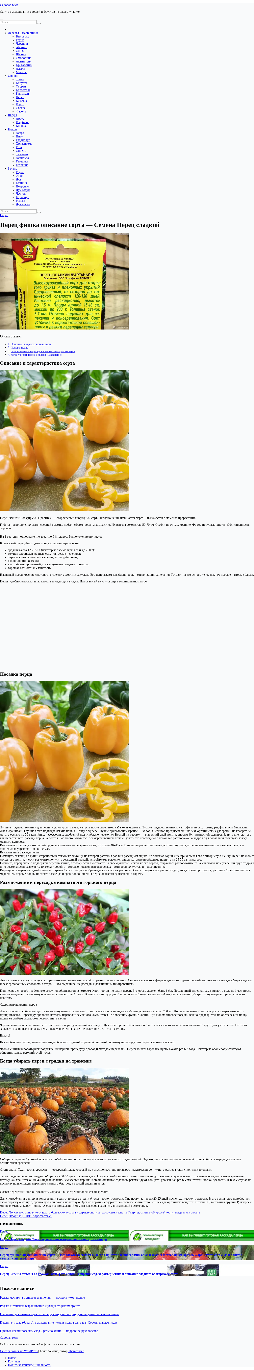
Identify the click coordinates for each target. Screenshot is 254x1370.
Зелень (12, 168)
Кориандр (22, 197)
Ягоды (12, 115)
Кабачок (21, 100)
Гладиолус (23, 140)
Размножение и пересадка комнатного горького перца (43, 351)
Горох (20, 104)
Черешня (22, 43)
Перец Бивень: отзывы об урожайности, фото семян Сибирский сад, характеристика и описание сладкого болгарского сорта (89, 1274)
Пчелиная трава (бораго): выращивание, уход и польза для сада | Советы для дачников (58, 1322)
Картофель (23, 90)
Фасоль (21, 111)
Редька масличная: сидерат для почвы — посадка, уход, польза (42, 1297)
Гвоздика (22, 161)
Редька (20, 200)
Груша (20, 40)
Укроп (20, 175)
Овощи (13, 75)
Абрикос (21, 47)
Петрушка (23, 186)
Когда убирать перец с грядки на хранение (36, 354)
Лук (18, 179)
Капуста (21, 83)
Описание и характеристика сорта (31, 344)
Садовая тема (9, 5)
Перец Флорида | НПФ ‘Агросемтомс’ (26, 1216)
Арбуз (20, 118)
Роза (19, 147)
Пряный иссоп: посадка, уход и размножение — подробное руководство (49, 1331)
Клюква (21, 125)
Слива (20, 50)
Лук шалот (23, 204)
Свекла (21, 108)
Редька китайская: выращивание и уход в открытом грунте (40, 1306)
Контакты (14, 1361)
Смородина (23, 58)
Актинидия (23, 61)
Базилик (21, 182)
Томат (20, 79)
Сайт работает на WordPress (19, 1351)
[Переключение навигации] (1, 19)
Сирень (21, 150)
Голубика (22, 122)
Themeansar (76, 1351)
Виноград (22, 36)
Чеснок (21, 193)
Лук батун (23, 190)
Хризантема (24, 143)
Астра (20, 133)
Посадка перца (19, 347)
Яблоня (21, 54)
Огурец (21, 86)
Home (12, 1357)
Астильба (22, 157)
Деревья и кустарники (23, 33)
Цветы (12, 129)
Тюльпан (22, 154)
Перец (20, 97)
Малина (21, 72)
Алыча (20, 68)
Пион (19, 136)
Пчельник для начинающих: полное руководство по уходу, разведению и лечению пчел (59, 1314)
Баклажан (22, 93)
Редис (20, 172)
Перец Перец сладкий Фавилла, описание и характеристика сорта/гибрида (53, 1239)
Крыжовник (24, 65)
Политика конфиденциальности (29, 1365)
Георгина (22, 165)
